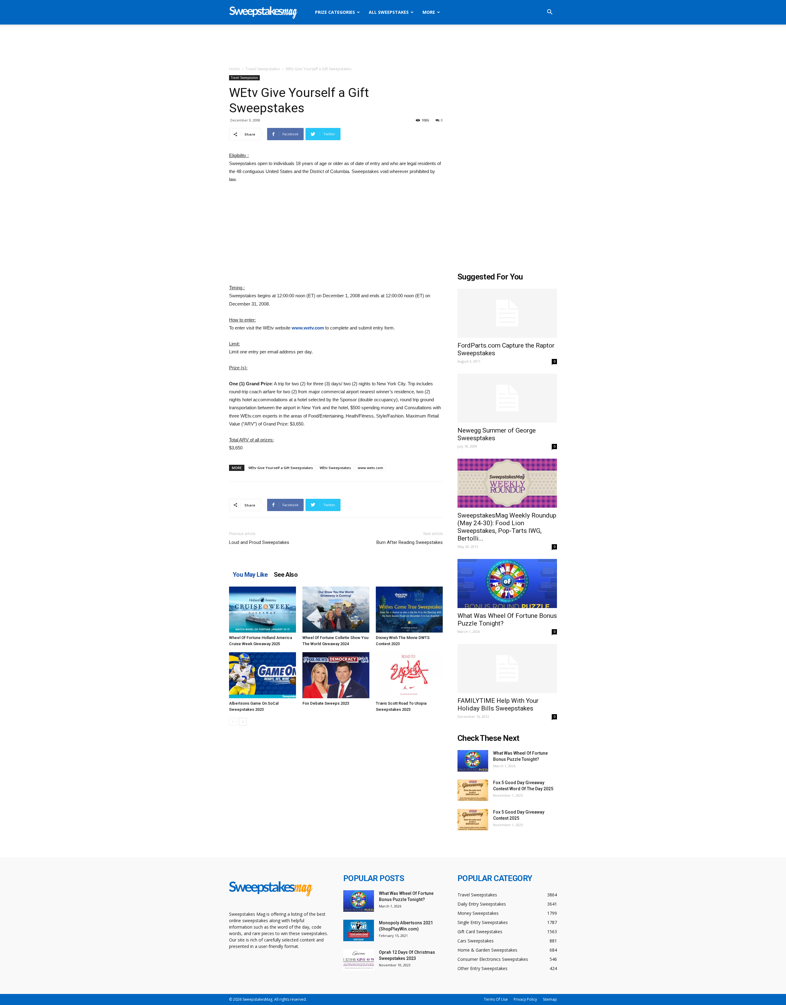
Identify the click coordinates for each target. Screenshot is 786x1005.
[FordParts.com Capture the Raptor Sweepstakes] (507, 313)
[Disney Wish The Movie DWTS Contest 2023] (409, 610)
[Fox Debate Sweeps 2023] (335, 675)
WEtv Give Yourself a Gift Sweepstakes (280, 467)
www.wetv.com (308, 327)
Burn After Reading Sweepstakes (409, 542)
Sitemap (550, 999)
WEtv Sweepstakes (335, 467)
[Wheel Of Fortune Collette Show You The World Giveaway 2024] (335, 610)
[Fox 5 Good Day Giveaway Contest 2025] (472, 819)
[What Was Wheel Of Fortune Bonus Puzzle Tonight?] (507, 583)
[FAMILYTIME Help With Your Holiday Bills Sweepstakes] (507, 668)
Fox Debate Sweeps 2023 (325, 703)
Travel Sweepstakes (263, 68)
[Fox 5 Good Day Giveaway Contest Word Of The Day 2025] (472, 790)
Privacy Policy (525, 999)
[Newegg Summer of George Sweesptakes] (507, 398)
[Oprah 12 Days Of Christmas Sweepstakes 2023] (358, 960)
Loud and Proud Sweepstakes (259, 542)
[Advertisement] (393, 46)
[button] (549, 13)
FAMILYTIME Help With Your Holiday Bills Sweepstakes (498, 704)
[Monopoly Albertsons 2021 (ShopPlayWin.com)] (358, 930)
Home (234, 68)
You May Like (250, 574)
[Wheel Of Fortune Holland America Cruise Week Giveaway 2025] (262, 610)
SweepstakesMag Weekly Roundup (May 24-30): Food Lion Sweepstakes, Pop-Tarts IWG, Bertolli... (506, 527)
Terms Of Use (496, 999)
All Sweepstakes (389, 12)
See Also (286, 574)
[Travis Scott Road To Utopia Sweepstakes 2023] (409, 675)
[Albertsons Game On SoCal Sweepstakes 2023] (262, 675)
